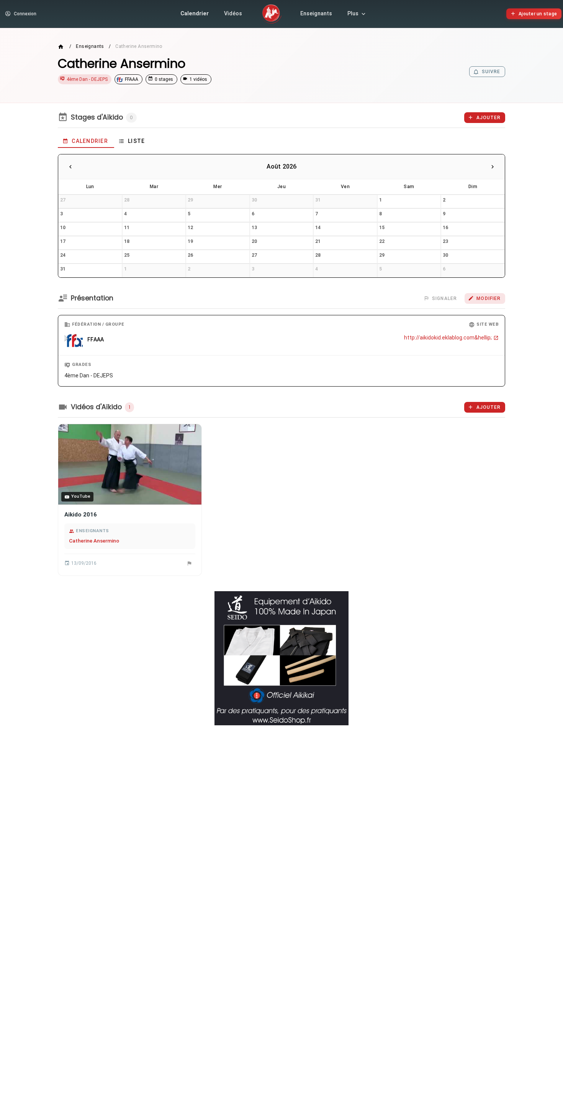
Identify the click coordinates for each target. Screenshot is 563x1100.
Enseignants (316, 13)
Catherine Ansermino (94, 541)
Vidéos (233, 13)
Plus (352, 13)
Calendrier (194, 13)
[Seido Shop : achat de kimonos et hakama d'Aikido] (281, 658)
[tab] (86, 141)
